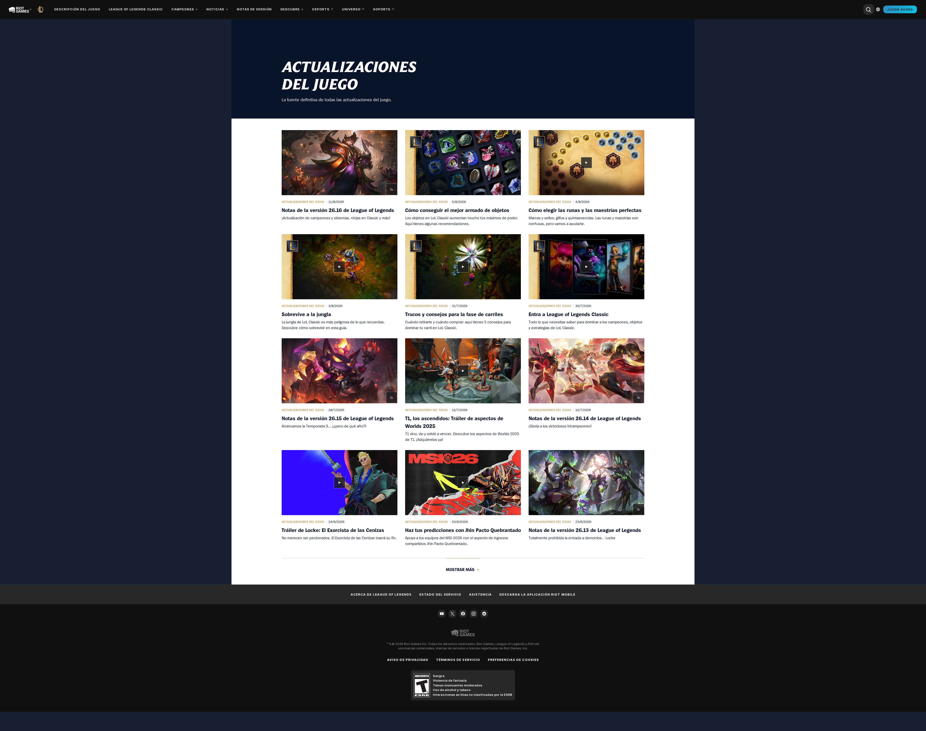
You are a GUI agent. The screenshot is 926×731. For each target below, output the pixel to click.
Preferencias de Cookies (513, 660)
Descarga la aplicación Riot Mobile (537, 594)
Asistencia (480, 594)
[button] (339, 178)
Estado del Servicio (440, 594)
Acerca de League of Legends (381, 594)
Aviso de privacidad (407, 660)
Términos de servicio (458, 660)
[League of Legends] (41, 9)
